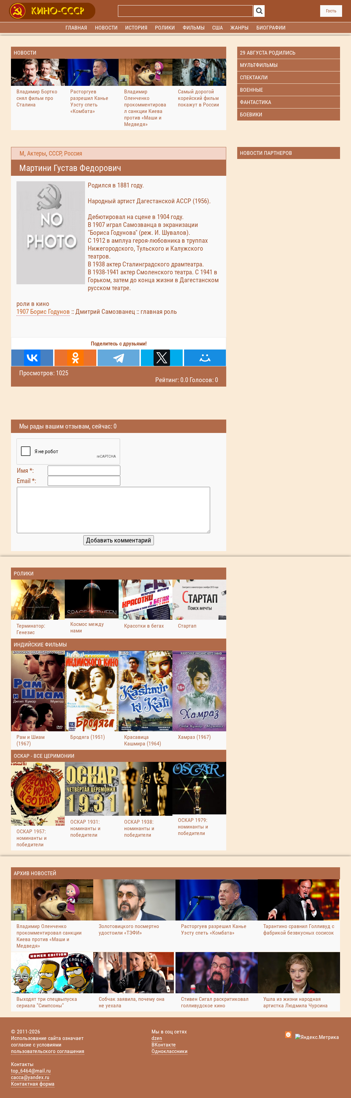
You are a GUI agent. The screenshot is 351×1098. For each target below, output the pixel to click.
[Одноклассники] (75, 358)
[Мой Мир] (205, 358)
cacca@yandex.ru (30, 1077)
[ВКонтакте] (32, 358)
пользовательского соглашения (47, 1051)
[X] (162, 358)
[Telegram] (119, 358)
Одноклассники (169, 1051)
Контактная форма (33, 1083)
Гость (331, 10)
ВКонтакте (164, 1044)
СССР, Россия (65, 153)
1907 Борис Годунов (43, 312)
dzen (157, 1038)
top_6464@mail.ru (31, 1070)
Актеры (36, 153)
